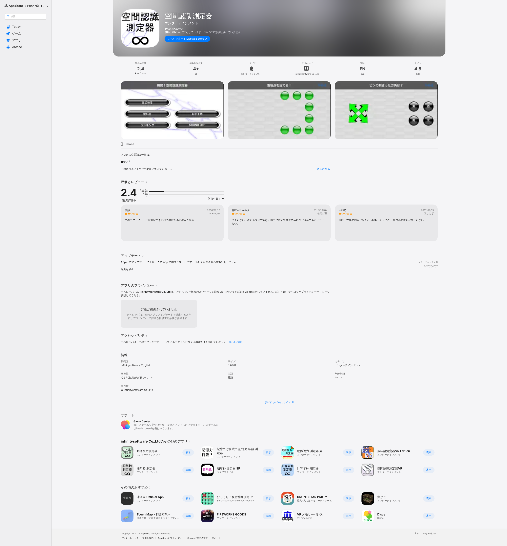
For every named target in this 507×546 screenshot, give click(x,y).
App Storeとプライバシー (170, 538)
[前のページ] (117, 104)
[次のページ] (441, 104)
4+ (336, 377)
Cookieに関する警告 (197, 538)
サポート (216, 538)
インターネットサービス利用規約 (137, 538)
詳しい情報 (235, 341)
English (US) (429, 534)
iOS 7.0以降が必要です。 (135, 377)
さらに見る (323, 168)
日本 (417, 534)
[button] (25, 27)
